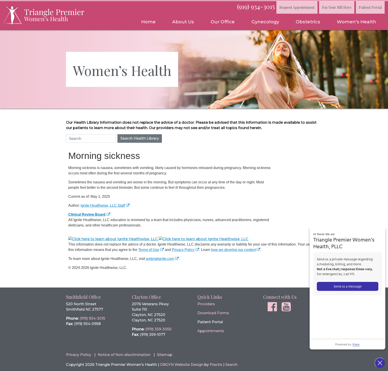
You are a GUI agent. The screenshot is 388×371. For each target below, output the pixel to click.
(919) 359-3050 (158, 329)
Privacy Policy (183, 250)
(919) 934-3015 (256, 6)
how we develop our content (233, 250)
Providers (206, 304)
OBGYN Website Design (181, 364)
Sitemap (164, 355)
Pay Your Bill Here (336, 7)
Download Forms (213, 313)
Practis (216, 364)
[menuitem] (148, 22)
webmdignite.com (160, 259)
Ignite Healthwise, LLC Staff (103, 205)
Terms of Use (148, 250)
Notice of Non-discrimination (124, 355)
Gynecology (265, 21)
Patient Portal (370, 7)
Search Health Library (139, 138)
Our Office (223, 21)
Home (148, 21)
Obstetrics (308, 21)
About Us (183, 21)
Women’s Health (356, 21)
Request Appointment (297, 7)
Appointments (210, 331)
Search (231, 364)
